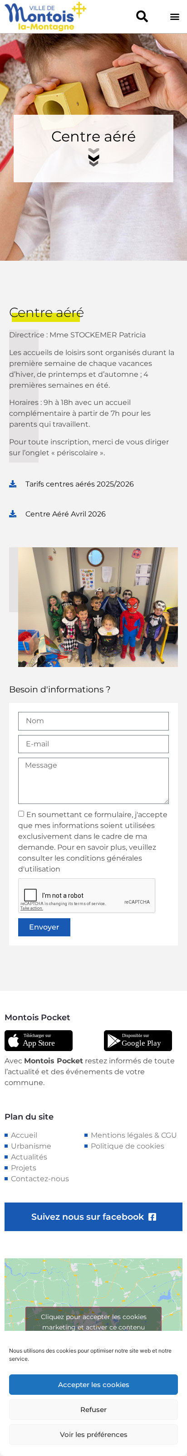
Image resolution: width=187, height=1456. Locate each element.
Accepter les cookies (93, 1384)
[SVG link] (39, 1040)
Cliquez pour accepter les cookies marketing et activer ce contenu (94, 1322)
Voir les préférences (94, 1434)
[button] (142, 16)
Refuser (93, 1409)
